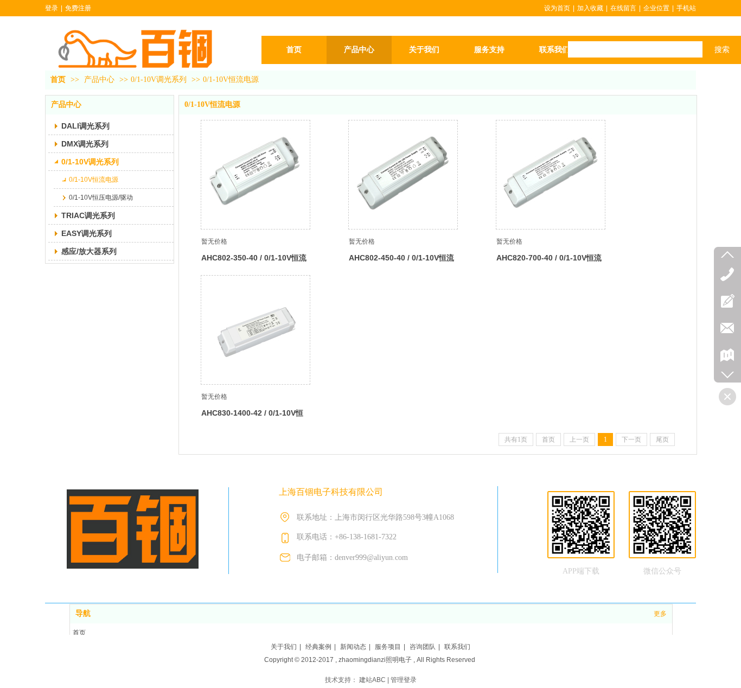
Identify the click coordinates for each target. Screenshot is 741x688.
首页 (58, 79)
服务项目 (388, 647)
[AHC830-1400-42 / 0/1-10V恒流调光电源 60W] (255, 330)
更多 (660, 613)
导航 (83, 613)
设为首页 (557, 8)
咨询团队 (423, 647)
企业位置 (656, 8)
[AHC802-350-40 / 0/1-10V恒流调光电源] (255, 175)
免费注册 (78, 8)
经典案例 (318, 647)
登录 (51, 8)
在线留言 (623, 8)
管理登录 (404, 680)
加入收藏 (590, 8)
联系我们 (457, 647)
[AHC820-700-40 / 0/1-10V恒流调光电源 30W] (550, 175)
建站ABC (372, 680)
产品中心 (99, 79)
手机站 (686, 8)
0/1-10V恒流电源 (231, 79)
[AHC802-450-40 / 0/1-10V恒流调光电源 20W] (403, 175)
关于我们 (284, 647)
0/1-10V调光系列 (159, 79)
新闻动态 (353, 647)
